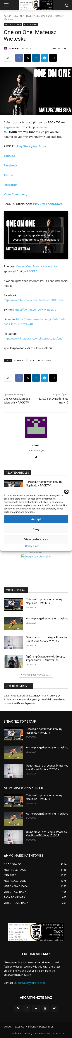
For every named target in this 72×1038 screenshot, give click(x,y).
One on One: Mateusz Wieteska (36, 266)
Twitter (8, 175)
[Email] (53, 58)
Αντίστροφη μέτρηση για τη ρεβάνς (47, 618)
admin (15, 48)
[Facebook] (19, 58)
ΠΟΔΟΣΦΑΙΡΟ (30, 24)
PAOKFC (32, 271)
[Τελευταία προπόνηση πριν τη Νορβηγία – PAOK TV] (13, 604)
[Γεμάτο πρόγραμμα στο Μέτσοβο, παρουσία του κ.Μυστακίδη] (13, 662)
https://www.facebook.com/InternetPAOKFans (33, 300)
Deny (36, 529)
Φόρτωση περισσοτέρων (34, 674)
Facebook (10, 165)
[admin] (6, 48)
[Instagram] (45, 1008)
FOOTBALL (19, 360)
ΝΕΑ (15, 15)
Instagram (11, 184)
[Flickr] (36, 1008)
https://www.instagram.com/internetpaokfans (33, 338)
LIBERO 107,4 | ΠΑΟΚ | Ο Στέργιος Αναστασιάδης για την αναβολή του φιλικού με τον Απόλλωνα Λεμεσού (34, 699)
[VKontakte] (54, 1008)
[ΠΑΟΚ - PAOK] (36, 932)
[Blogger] (17, 1008)
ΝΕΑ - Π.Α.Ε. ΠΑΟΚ (29, 15)
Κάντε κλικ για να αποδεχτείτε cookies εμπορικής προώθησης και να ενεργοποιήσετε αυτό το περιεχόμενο (36, 235)
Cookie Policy (32, 546)
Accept (36, 519)
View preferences (36, 539)
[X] (27, 58)
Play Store (40, 204)
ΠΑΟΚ (32, 360)
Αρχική (7, 15)
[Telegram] (44, 58)
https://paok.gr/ (36, 450)
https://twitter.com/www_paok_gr (36, 309)
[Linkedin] (36, 58)
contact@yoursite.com (31, 982)
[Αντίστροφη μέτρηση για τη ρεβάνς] (13, 623)
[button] (66, 491)
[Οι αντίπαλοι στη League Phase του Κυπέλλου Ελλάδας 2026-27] (13, 642)
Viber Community (15, 194)
